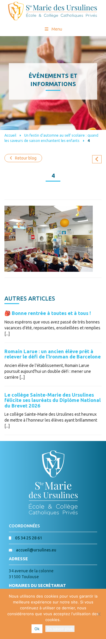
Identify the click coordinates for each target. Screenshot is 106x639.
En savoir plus (60, 628)
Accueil (10, 135)
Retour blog (26, 158)
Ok (36, 628)
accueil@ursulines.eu (36, 550)
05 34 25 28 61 (28, 538)
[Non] (99, 614)
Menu (57, 29)
